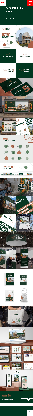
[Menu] (30, 2)
